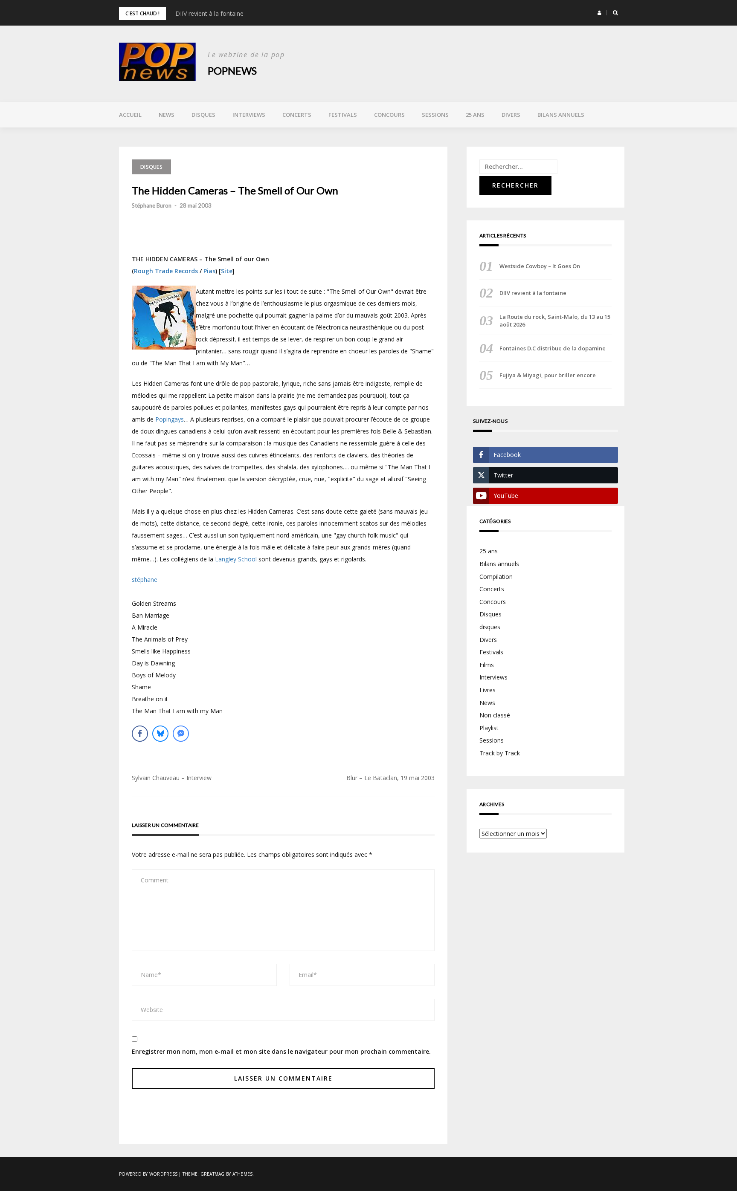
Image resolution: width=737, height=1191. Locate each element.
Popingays (169, 419)
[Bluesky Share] (160, 734)
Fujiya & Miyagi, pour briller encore (547, 375)
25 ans (475, 115)
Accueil (130, 115)
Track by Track (499, 753)
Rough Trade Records (166, 271)
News (166, 115)
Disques (203, 115)
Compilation (496, 576)
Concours (389, 115)
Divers (511, 115)
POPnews (232, 70)
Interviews (248, 115)
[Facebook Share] (140, 734)
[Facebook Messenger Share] (181, 734)
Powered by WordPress (148, 1174)
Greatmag (212, 1174)
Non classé (494, 715)
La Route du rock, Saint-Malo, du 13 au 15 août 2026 (554, 320)
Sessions (435, 115)
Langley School (236, 559)
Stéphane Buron (151, 205)
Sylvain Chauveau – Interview (172, 778)
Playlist (489, 728)
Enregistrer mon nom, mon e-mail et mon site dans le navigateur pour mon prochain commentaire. (281, 1051)
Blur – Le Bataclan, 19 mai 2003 (390, 778)
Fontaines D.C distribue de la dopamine (552, 348)
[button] (599, 12)
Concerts (296, 115)
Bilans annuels (560, 115)
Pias (209, 271)
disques (489, 627)
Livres (487, 690)
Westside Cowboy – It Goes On (539, 266)
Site (226, 271)
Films (486, 665)
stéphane (144, 579)
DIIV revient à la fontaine (209, 13)
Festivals (342, 115)
